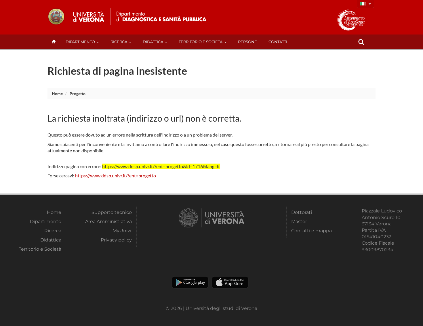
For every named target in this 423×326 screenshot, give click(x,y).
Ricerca (118, 41)
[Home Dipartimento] (160, 16)
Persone (247, 41)
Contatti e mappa (311, 230)
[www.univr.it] (76, 16)
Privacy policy (116, 240)
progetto (77, 93)
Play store (190, 282)
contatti (277, 41)
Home (57, 93)
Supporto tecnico (112, 212)
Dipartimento (80, 41)
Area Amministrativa (108, 221)
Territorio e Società (200, 41)
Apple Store (230, 282)
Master (299, 221)
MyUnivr (122, 230)
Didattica (153, 41)
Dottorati (301, 212)
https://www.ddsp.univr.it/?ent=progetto (115, 175)
